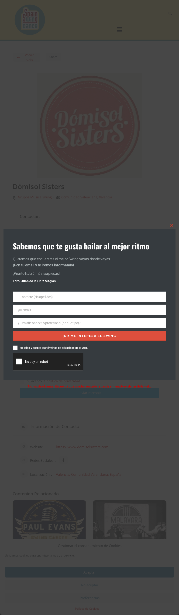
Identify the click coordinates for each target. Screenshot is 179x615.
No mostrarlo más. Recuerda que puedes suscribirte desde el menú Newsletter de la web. (89, 386)
